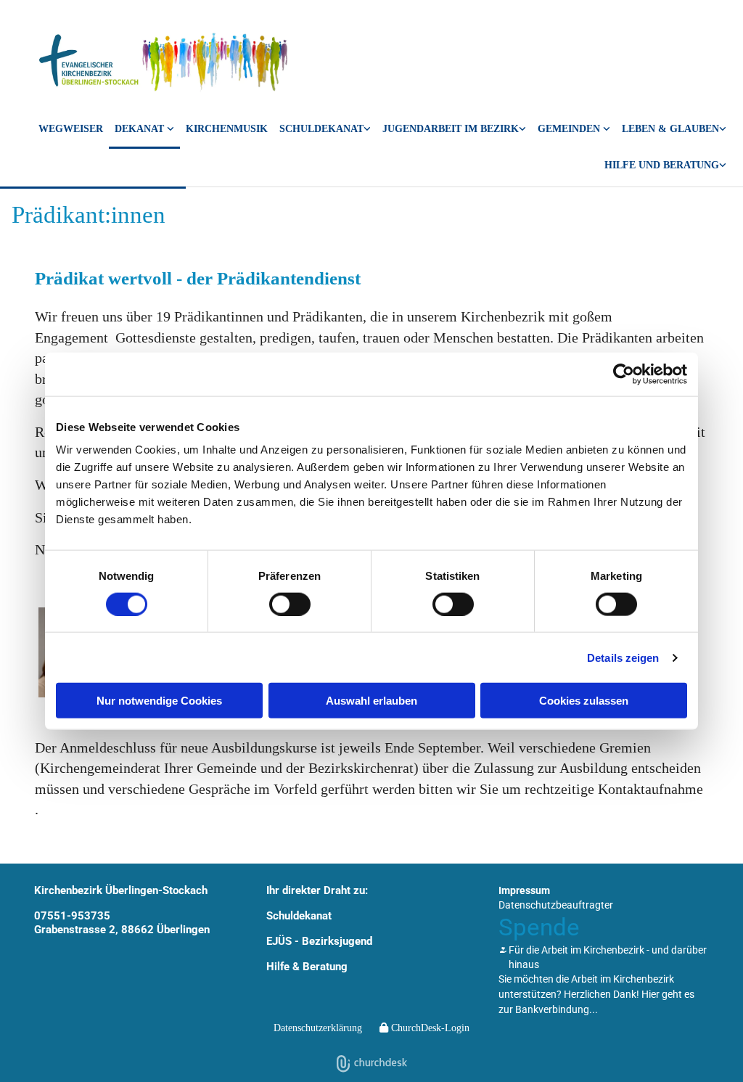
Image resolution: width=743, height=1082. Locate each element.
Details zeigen (623, 657)
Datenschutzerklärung (318, 1027)
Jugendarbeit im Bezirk (450, 128)
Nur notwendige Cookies (159, 700)
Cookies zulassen (583, 700)
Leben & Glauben (670, 128)
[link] (144, 130)
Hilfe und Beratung (661, 165)
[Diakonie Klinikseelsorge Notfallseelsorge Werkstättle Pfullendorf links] (722, 167)
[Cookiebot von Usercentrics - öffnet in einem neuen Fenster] (623, 374)
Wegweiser (70, 128)
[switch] (290, 603)
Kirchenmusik (227, 128)
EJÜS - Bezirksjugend (319, 941)
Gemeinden (570, 128)
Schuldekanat (321, 128)
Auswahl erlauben (371, 700)
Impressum (524, 890)
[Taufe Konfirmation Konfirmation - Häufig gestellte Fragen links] (722, 130)
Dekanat (141, 128)
